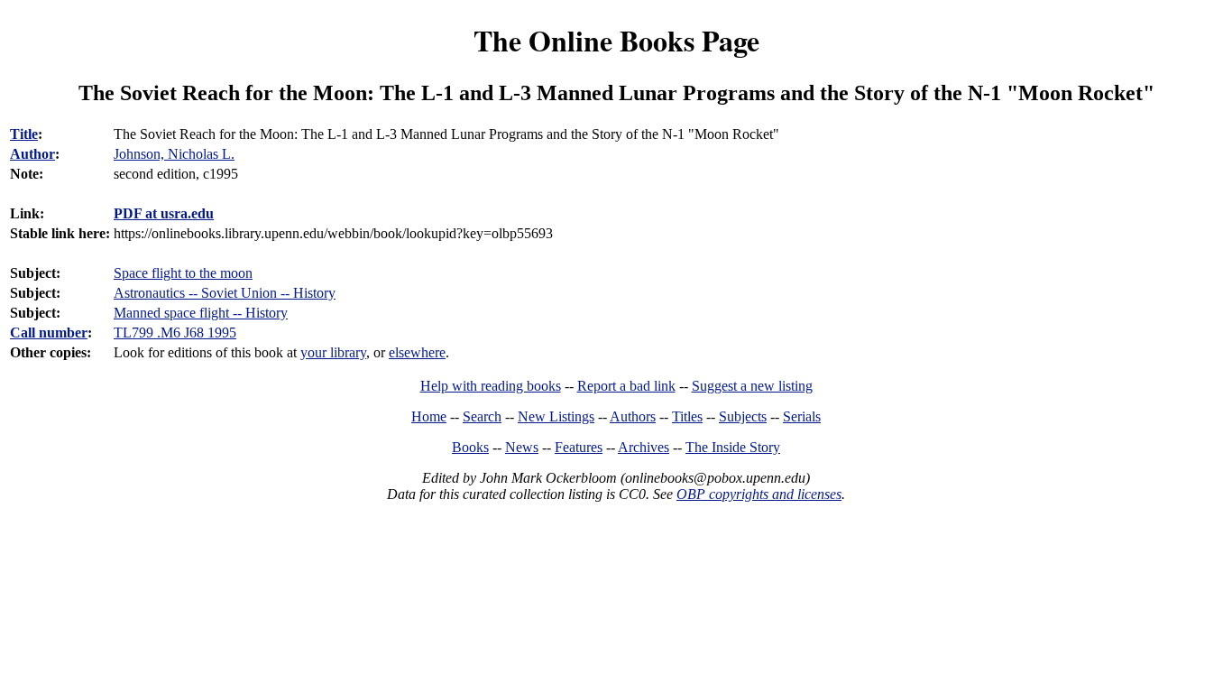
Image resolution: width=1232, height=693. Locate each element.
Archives (643, 447)
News (521, 447)
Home (428, 416)
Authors (633, 416)
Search (482, 416)
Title (24, 134)
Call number (48, 332)
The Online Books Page (616, 40)
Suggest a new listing (752, 385)
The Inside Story (732, 447)
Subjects (743, 416)
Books (470, 447)
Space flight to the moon (183, 273)
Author (32, 154)
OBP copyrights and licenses (758, 494)
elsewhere (417, 352)
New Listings (556, 416)
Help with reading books (490, 385)
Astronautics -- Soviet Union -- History (225, 292)
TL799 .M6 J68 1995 (175, 332)
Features (578, 447)
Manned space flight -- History (201, 312)
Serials (802, 416)
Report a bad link (626, 385)
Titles (687, 416)
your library (333, 352)
